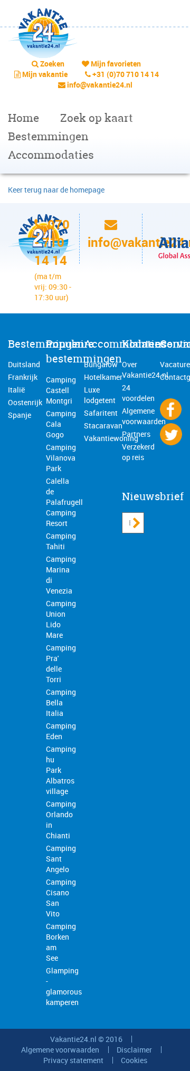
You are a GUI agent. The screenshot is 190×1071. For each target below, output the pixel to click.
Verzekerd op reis (138, 452)
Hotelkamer (103, 377)
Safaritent (101, 413)
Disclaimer (134, 1050)
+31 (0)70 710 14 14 (125, 74)
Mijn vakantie (45, 74)
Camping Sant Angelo (61, 858)
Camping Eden (61, 731)
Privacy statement (73, 1060)
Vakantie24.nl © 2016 (86, 1039)
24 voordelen (138, 393)
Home (23, 118)
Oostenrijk (25, 402)
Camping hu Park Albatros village (61, 770)
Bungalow (101, 364)
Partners (136, 434)
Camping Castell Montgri (61, 390)
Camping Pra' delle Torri (61, 663)
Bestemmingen (48, 136)
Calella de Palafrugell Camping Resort (64, 502)
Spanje (19, 415)
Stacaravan (103, 425)
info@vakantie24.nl (99, 85)
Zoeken (52, 64)
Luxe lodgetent (100, 395)
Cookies (134, 1060)
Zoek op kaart (96, 118)
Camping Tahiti (61, 541)
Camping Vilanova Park (61, 457)
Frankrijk (22, 377)
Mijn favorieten (116, 64)
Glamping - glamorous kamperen (64, 986)
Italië (16, 390)
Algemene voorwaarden (144, 416)
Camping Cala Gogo (61, 423)
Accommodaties (51, 154)
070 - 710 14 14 (52, 242)
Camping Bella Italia (61, 702)
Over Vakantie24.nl (145, 369)
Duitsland (24, 364)
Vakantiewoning (111, 438)
